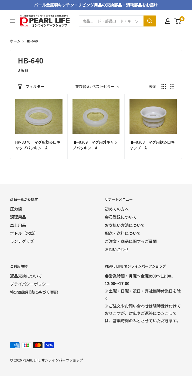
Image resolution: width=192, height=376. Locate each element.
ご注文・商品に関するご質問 (131, 241)
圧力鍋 (16, 209)
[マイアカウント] (167, 21)
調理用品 (18, 217)
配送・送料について (123, 233)
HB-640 (32, 40)
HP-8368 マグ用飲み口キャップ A (152, 144)
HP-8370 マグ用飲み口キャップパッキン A (37, 144)
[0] (178, 21)
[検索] (150, 20)
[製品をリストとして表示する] (172, 86)
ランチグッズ (22, 241)
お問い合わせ (117, 249)
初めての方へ (117, 209)
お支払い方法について (125, 225)
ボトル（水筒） (24, 233)
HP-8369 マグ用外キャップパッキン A (95, 144)
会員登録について (121, 217)
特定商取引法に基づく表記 (34, 292)
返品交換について (26, 276)
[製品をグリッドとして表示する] (164, 86)
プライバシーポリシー (30, 284)
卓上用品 (18, 225)
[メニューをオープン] (12, 21)
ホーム (15, 40)
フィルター (35, 86)
